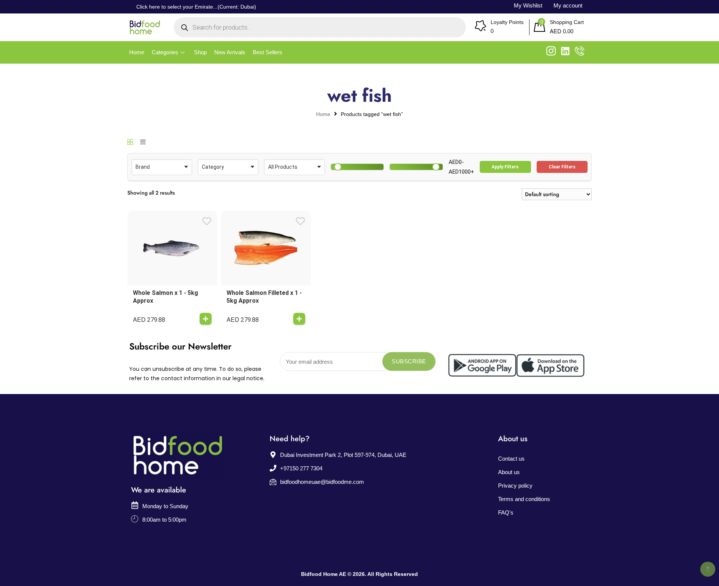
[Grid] (130, 142)
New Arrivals (229, 52)
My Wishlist (528, 5)
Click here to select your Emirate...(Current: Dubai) (196, 7)
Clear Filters (562, 167)
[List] (143, 142)
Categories (165, 52)
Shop (200, 52)
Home (136, 52)
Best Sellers (267, 52)
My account (567, 5)
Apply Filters (505, 167)
